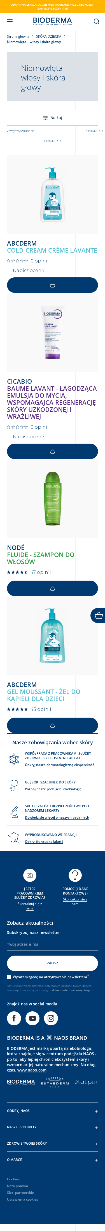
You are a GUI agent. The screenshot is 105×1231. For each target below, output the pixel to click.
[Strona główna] (52, 21)
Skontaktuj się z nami (30, 906)
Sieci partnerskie (20, 1192)
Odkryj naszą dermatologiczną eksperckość (59, 764)
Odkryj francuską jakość (44, 841)
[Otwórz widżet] (97, 615)
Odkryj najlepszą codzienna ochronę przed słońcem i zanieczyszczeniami (52, 6)
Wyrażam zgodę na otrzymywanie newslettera (50, 976)
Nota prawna (17, 1185)
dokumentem (61, 990)
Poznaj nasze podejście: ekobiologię (53, 789)
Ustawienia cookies (22, 1199)
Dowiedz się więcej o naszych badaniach (57, 817)
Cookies (13, 1179)
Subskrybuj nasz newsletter (33, 932)
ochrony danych (81, 990)
